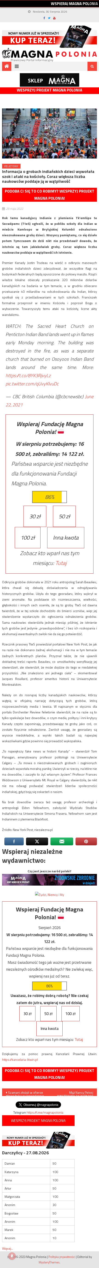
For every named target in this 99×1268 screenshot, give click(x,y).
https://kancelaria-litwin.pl (20, 1059)
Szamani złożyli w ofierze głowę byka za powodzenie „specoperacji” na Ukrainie (25, 1093)
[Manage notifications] (12, 1256)
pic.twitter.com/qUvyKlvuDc (32, 383)
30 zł (35, 516)
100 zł (27, 537)
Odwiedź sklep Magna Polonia (49, 80)
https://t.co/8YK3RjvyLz (28, 375)
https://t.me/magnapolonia (45, 1112)
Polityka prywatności (61, 1257)
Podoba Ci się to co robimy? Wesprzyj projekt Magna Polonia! (49, 194)
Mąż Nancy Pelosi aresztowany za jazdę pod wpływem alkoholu (75, 1093)
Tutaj (61, 563)
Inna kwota (66, 537)
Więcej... (7, 1248)
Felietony (11, 166)
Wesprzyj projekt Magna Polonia (49, 90)
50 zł (64, 516)
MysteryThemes (49, 1262)
